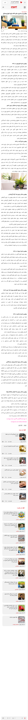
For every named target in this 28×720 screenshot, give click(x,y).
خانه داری (20, 425)
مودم (25, 425)
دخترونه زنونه (24, 12)
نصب (5, 2)
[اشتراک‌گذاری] (22, 718)
